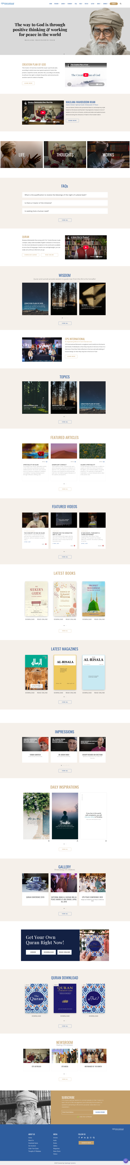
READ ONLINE (49, 255)
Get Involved (32, 1146)
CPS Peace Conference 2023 (92, 897)
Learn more (28, 83)
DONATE (114, 4)
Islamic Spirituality (87, 465)
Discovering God (31, 405)
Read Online (42, 619)
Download (29, 619)
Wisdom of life (59, 303)
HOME (50, 4)
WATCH (86, 4)
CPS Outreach (36, 1066)
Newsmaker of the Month (93, 1066)
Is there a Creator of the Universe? (38, 203)
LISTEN (92, 4)
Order (33, 952)
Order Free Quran (34, 1148)
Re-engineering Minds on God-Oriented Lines (78, 342)
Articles (56, 1137)
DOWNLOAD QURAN (31, 255)
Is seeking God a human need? (37, 211)
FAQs (76, 4)
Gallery (55, 1146)
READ (80, 4)
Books (55, 1143)
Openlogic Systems (70, 1163)
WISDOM (56, 4)
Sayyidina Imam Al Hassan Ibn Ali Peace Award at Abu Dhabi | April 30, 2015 (64, 899)
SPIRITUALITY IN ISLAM (31, 465)
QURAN (63, 4)
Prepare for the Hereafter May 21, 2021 (62, 533)
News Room (57, 1151)
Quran (84, 305)
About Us (31, 1140)
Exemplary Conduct (59, 465)
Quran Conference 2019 (35, 897)
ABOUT (98, 4)
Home (30, 1137)
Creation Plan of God (33, 303)
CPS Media (64, 1066)
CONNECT (105, 4)
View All (65, 220)
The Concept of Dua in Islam (34, 533)
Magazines (57, 1148)
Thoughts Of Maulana (35, 1151)
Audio (55, 1140)
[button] (35, 884)
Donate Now (86, 1142)
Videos (55, 1154)
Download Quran (33, 1143)
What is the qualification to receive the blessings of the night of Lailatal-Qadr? (55, 195)
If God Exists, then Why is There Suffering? (90, 533)
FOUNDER (70, 4)
